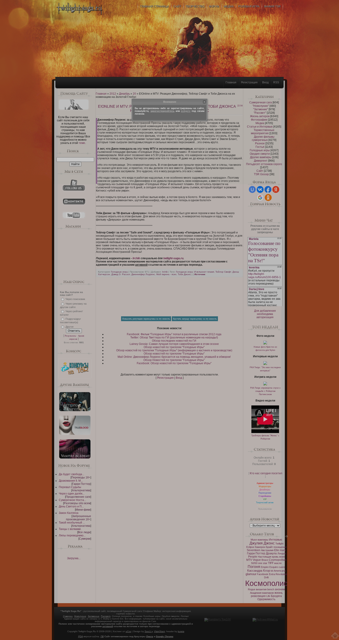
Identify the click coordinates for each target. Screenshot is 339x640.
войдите (185, 111)
